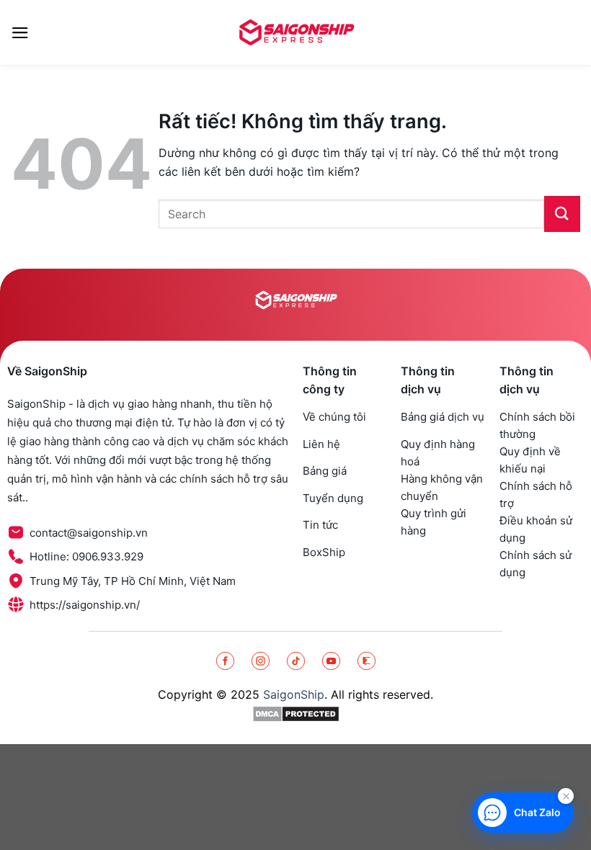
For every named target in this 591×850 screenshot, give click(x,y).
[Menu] (20, 32)
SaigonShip (293, 694)
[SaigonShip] (295, 32)
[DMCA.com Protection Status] (295, 713)
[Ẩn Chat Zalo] (566, 796)
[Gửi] (562, 214)
